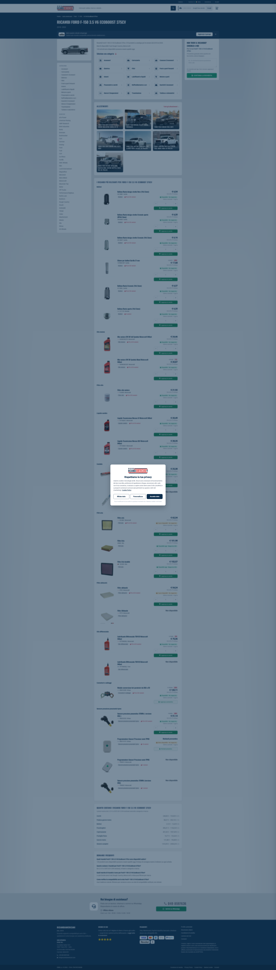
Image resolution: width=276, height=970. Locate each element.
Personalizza (138, 497)
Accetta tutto (154, 497)
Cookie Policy (126, 490)
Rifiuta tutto (121, 497)
